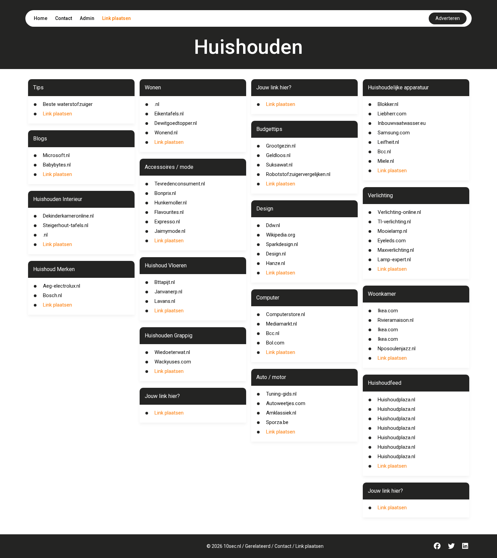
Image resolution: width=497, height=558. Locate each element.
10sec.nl (232, 546)
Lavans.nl (165, 301)
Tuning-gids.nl (281, 394)
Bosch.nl (52, 295)
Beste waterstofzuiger (68, 104)
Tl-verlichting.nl (394, 222)
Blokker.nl (388, 104)
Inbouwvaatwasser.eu (402, 123)
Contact (63, 18)
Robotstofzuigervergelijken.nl (298, 174)
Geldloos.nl (278, 155)
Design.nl (276, 254)
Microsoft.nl (56, 155)
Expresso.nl (167, 222)
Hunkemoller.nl (171, 203)
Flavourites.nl (169, 212)
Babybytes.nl (57, 165)
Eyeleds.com (392, 241)
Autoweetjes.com (285, 403)
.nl (45, 235)
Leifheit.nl (388, 142)
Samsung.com (394, 133)
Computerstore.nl (285, 314)
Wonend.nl (166, 133)
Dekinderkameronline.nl (68, 216)
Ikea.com (388, 311)
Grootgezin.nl (280, 146)
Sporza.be (277, 422)
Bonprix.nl (165, 193)
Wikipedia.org (280, 235)
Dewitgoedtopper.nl (176, 123)
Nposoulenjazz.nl (397, 348)
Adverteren (447, 18)
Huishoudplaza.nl (396, 400)
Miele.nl (386, 161)
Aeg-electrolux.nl (61, 286)
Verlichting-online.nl (399, 212)
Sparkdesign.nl (282, 244)
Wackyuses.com (173, 362)
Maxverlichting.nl (396, 250)
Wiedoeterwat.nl (172, 352)
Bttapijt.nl (165, 282)
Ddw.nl (273, 225)
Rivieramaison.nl (395, 320)
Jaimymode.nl (170, 231)
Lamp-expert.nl (394, 259)
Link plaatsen (116, 18)
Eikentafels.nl (169, 114)
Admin (87, 18)
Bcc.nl (272, 333)
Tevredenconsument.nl (180, 184)
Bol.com (275, 343)
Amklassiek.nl (281, 413)
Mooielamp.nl (392, 231)
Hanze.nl (275, 263)
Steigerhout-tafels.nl (65, 225)
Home (40, 18)
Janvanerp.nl (168, 292)
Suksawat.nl (279, 165)
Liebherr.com (392, 114)
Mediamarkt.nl (281, 324)
